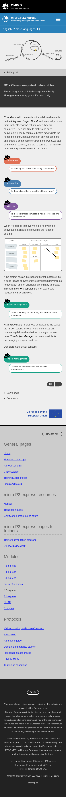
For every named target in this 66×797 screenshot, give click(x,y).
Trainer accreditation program (20, 540)
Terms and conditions (15, 665)
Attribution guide (13, 640)
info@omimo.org (13, 484)
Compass (9, 608)
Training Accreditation (15, 478)
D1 (50, 384)
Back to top (52, 434)
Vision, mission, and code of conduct (24, 628)
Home (7, 453)
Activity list (12, 72)
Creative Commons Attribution (19, 712)
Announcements (13, 465)
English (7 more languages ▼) (21, 29)
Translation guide (13, 510)
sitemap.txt (33, 783)
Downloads (12, 393)
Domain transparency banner (19, 646)
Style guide (10, 634)
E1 (58, 384)
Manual (8, 503)
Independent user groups (17, 653)
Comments (12, 398)
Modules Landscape (15, 459)
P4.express (10, 572)
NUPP (7, 602)
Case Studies (11, 471)
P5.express (10, 566)
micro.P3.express (13, 584)
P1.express (10, 596)
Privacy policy (11, 659)
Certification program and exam (21, 516)
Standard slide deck (14, 546)
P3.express (10, 578)
